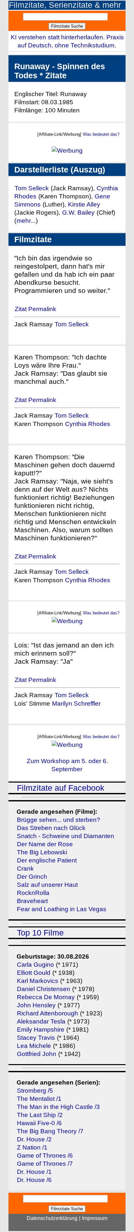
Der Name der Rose (45, 844)
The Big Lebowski (42, 852)
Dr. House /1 (34, 1171)
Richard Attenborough (47, 1013)
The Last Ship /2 (40, 1115)
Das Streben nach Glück (51, 827)
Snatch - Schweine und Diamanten (65, 836)
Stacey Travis (36, 1037)
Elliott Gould (33, 972)
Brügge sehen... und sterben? (58, 819)
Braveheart (32, 901)
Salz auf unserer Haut (47, 884)
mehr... (26, 220)
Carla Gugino (35, 964)
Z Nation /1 (32, 1147)
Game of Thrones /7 (45, 1163)
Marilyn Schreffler (76, 703)
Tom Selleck (32, 188)
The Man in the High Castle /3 (58, 1106)
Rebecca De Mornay (46, 997)
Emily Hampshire (40, 1029)
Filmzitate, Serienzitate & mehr (65, 5)
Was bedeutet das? (101, 134)
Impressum (94, 1218)
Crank (25, 868)
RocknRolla (33, 892)
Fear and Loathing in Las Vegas (61, 909)
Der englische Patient (47, 860)
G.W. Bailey (78, 212)
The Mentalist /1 (39, 1098)
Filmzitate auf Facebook (60, 788)
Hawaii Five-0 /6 (39, 1123)
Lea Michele (34, 1045)
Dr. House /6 (34, 1179)
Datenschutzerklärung (52, 1218)
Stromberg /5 (35, 1090)
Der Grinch (32, 876)
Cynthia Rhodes (87, 424)
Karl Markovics (37, 980)
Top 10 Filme (40, 932)
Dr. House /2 (34, 1139)
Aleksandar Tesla (41, 1021)
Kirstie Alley (84, 204)
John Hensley (36, 1005)
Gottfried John (36, 1053)
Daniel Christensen (43, 989)
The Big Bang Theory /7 (50, 1131)
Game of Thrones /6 (45, 1155)
